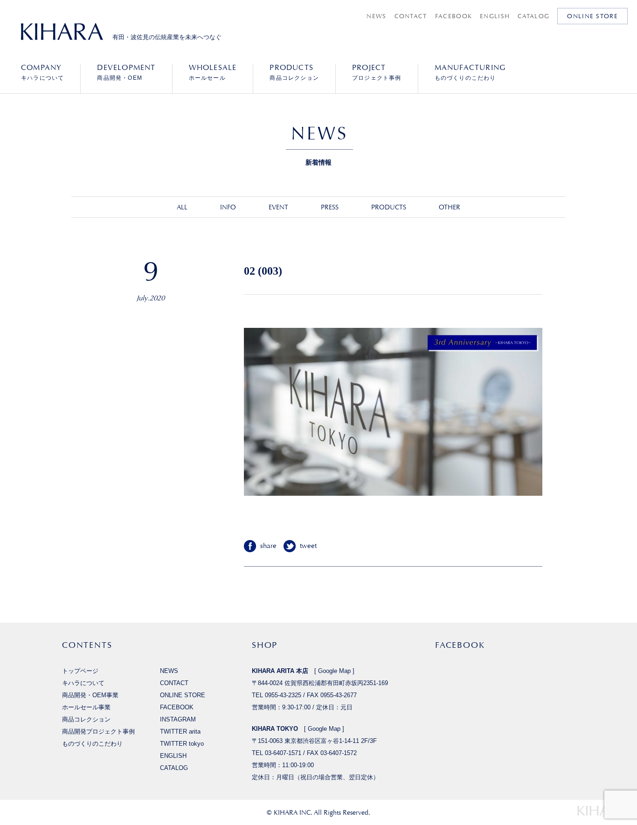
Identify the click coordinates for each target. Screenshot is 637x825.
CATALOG (533, 16)
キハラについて (42, 72)
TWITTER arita (180, 731)
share (268, 545)
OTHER (449, 207)
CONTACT (411, 16)
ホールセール (213, 72)
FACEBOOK (453, 16)
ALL (182, 207)
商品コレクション (294, 72)
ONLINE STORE (592, 16)
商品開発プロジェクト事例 (98, 731)
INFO (228, 207)
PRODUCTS (388, 207)
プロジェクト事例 (377, 72)
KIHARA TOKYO (275, 728)
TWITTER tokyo (182, 743)
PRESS (330, 207)
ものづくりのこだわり (470, 72)
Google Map (334, 670)
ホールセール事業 (86, 707)
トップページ (80, 670)
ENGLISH (495, 16)
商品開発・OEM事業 (90, 695)
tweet (308, 545)
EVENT (278, 207)
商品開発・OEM (126, 72)
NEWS (376, 16)
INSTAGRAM (178, 719)
